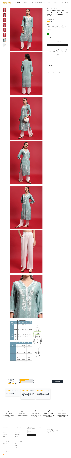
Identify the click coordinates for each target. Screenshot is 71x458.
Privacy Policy (17, 432)
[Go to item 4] (4, 25)
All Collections (5, 443)
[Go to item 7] (4, 40)
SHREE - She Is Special (52, 8)
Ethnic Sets (47, 2)
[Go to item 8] (4, 45)
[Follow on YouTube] (9, 451)
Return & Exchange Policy (19, 430)
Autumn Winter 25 (6, 441)
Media (16, 443)
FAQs (16, 447)
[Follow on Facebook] (3, 451)
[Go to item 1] (4, 10)
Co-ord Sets (5, 434)
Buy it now (57, 45)
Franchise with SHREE (19, 439)
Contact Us (17, 438)
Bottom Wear (5, 436)
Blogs (16, 445)
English (13, 454)
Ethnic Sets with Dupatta (36, 2)
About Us (16, 436)
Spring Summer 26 (6, 439)
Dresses (25, 2)
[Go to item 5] (4, 30)
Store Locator (17, 434)
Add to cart (57, 41)
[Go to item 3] (4, 20)
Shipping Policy (17, 429)
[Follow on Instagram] (6, 451)
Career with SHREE (18, 441)
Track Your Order (18, 427)
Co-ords (54, 2)
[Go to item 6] (4, 35)
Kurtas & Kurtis (17, 2)
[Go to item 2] (4, 15)
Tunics (4, 438)
